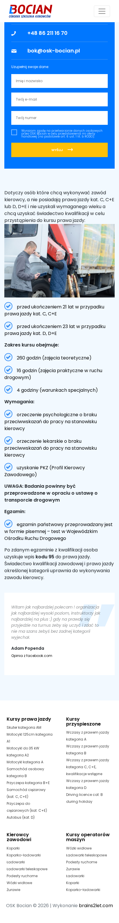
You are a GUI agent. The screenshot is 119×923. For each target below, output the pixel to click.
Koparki (13, 848)
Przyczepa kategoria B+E (28, 782)
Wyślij (57, 150)
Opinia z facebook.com (31, 655)
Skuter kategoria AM (24, 727)
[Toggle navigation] (102, 11)
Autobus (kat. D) (21, 817)
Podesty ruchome (22, 875)
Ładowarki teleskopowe (27, 869)
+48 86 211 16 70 (47, 33)
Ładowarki (16, 862)
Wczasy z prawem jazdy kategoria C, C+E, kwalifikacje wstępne (87, 767)
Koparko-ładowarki (24, 855)
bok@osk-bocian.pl (53, 50)
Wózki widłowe (19, 882)
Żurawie (13, 889)
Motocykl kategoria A (25, 762)
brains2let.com (96, 905)
